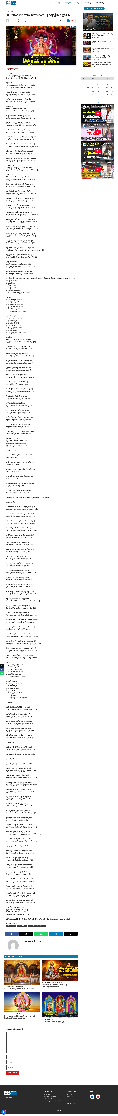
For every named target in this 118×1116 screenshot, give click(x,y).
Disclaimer (69, 1098)
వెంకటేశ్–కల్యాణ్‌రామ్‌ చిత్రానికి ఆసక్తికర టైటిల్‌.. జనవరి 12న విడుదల (101, 56)
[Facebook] (2, 669)
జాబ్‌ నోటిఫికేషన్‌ (100, 3)
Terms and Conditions (72, 1103)
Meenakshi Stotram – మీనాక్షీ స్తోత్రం (54, 1022)
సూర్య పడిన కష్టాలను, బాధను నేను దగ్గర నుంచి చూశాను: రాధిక (102, 42)
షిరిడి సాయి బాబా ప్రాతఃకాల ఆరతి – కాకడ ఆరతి (19, 988)
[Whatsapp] (2, 673)
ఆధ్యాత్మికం (68, 3)
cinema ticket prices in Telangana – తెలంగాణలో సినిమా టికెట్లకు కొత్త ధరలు (102, 63)
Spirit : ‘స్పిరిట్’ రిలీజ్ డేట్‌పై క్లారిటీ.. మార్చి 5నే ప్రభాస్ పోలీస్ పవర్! (102, 34)
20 (98, 91)
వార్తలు (59, 3)
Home (52, 3)
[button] (109, 3)
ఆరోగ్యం (77, 3)
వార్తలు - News (47, 1094)
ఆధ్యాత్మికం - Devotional (50, 1096)
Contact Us (70, 1096)
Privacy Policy (70, 1101)
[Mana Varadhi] (11, 3)
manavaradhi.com (17, 20)
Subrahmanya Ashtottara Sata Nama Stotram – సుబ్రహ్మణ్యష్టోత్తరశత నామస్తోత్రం (21, 1017)
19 (93, 91)
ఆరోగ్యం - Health (48, 1098)
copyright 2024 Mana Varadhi (59, 1111)
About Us (69, 1094)
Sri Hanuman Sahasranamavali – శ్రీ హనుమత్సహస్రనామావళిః (54, 986)
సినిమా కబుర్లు (88, 3)
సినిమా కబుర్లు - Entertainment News (53, 1101)
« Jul (97, 103)
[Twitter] (2, 666)
